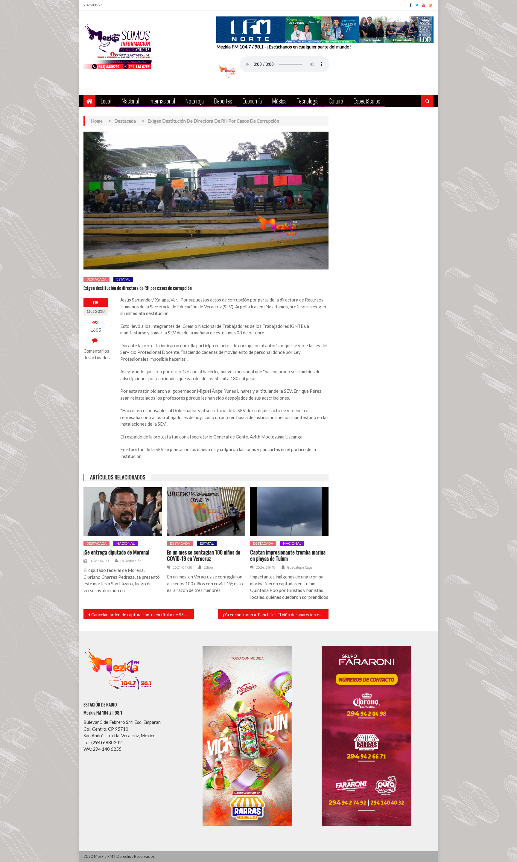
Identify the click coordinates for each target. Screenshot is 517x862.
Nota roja (194, 100)
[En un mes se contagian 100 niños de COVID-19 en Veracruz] (206, 511)
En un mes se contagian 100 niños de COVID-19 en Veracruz (203, 555)
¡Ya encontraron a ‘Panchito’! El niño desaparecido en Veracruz (276, 614)
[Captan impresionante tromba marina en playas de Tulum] (289, 511)
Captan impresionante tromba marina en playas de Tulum (288, 555)
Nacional (130, 100)
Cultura (336, 100)
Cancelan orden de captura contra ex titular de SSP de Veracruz (142, 614)
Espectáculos (366, 100)
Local (106, 100)
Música (279, 100)
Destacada (96, 279)
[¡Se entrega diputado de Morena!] (122, 511)
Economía (252, 100)
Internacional (162, 100)
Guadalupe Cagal (300, 567)
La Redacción (131, 561)
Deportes (223, 100)
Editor (208, 567)
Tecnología (308, 100)
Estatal (123, 279)
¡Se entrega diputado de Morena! (116, 552)
